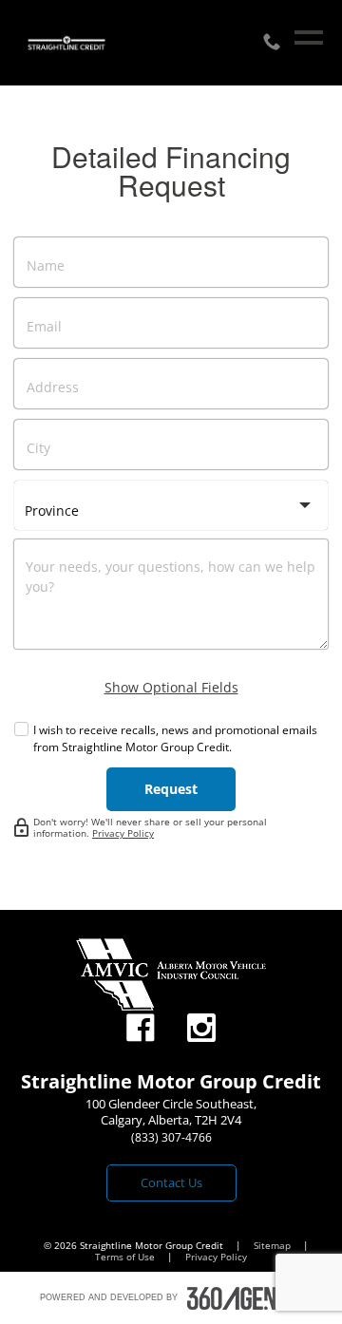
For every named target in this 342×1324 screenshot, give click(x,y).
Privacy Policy (123, 833)
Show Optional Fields (171, 687)
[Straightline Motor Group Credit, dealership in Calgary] (66, 42)
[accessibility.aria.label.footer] (245, 1298)
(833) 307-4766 (171, 1137)
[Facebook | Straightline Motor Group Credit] (140, 1028)
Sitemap (274, 1245)
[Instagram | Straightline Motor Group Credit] (201, 1028)
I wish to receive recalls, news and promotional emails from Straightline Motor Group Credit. (175, 738)
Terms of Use (126, 1256)
